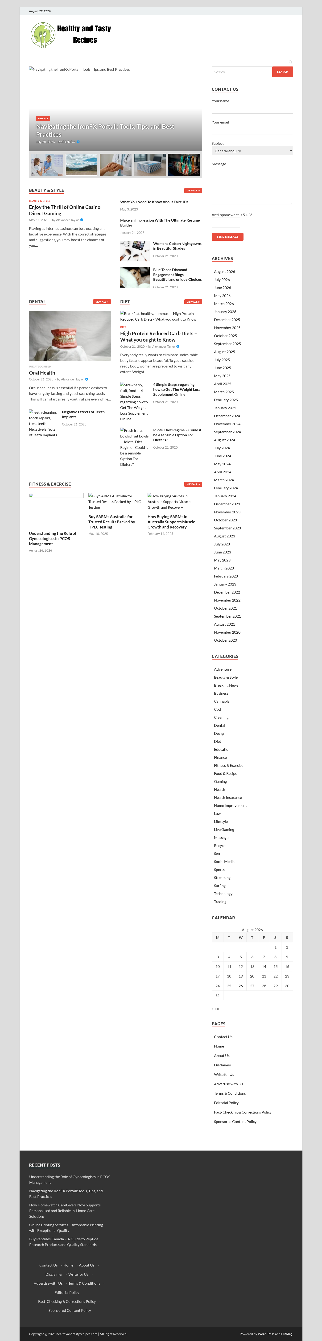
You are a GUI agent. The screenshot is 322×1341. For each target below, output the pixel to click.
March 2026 (224, 303)
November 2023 (227, 512)
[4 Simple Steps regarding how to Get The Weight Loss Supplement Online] (135, 385)
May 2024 (222, 464)
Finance (43, 118)
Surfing (220, 885)
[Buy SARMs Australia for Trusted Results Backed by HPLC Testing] (115, 501)
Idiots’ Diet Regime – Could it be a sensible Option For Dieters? (177, 435)
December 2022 (227, 592)
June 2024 (222, 456)
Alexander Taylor (67, 220)
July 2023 (222, 544)
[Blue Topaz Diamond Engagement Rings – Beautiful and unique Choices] (135, 270)
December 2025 (227, 319)
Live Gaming (224, 829)
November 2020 (227, 632)
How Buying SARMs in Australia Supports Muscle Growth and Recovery (171, 521)
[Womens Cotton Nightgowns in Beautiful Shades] (135, 244)
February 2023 (226, 576)
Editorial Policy (226, 1102)
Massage (221, 837)
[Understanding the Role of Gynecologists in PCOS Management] (56, 509)
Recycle (220, 845)
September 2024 (227, 431)
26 (241, 985)
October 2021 (225, 608)
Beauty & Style (39, 200)
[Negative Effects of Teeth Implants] (43, 412)
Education (222, 749)
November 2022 (227, 600)
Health (219, 789)
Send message (227, 237)
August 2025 (224, 351)
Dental (219, 725)
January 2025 (225, 407)
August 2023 (224, 536)
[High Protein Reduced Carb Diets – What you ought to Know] (161, 317)
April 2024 (222, 472)
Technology (223, 893)
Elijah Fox (68, 142)
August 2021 (224, 624)
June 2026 (222, 287)
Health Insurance (228, 797)
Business (221, 693)
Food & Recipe (225, 773)
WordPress (266, 1334)
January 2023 (225, 584)
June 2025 (222, 367)
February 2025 (226, 399)
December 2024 (227, 415)
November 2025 (227, 327)
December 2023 (227, 504)
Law (217, 813)
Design (219, 733)
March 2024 (224, 480)
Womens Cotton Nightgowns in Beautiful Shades (177, 246)
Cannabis (221, 701)
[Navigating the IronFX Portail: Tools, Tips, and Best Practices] (115, 108)
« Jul (215, 1009)
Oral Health (42, 372)
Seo (217, 853)
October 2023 (225, 520)
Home (219, 1046)
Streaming (222, 877)
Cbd (217, 709)
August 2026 (224, 271)
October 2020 (225, 640)
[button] (195, 109)
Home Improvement (230, 805)
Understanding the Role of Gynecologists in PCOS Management (52, 538)
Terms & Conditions (230, 1093)
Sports (219, 869)
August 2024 (224, 439)
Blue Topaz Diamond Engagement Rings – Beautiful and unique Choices (177, 274)
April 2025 (222, 383)
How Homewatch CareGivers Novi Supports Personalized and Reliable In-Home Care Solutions (65, 1210)
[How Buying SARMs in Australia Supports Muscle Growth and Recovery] (175, 501)
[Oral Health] (70, 337)
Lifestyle (221, 821)
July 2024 (222, 448)
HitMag (286, 1334)
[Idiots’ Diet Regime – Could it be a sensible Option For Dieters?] (135, 430)
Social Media (224, 861)
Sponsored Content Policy (235, 1121)
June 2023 (222, 552)
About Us (222, 1055)
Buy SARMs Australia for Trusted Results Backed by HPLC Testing (111, 521)
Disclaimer (222, 1065)
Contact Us (223, 1036)
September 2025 (227, 343)
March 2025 (224, 391)
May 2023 (222, 560)
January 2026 (225, 311)
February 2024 (226, 488)
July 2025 (222, 359)
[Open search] (290, 62)
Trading (220, 901)
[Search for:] (252, 71)
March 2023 (224, 568)
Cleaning (221, 717)
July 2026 (222, 279)
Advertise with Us (228, 1083)
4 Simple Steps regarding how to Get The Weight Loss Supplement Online (176, 389)
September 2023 (227, 528)
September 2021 (227, 616)
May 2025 (222, 375)
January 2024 (225, 496)
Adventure (222, 669)
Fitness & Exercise (228, 765)
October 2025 (225, 335)
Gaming (220, 781)
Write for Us (224, 1074)
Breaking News (226, 685)
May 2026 (222, 295)
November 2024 (227, 423)
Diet (123, 327)
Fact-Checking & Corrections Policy (243, 1112)
